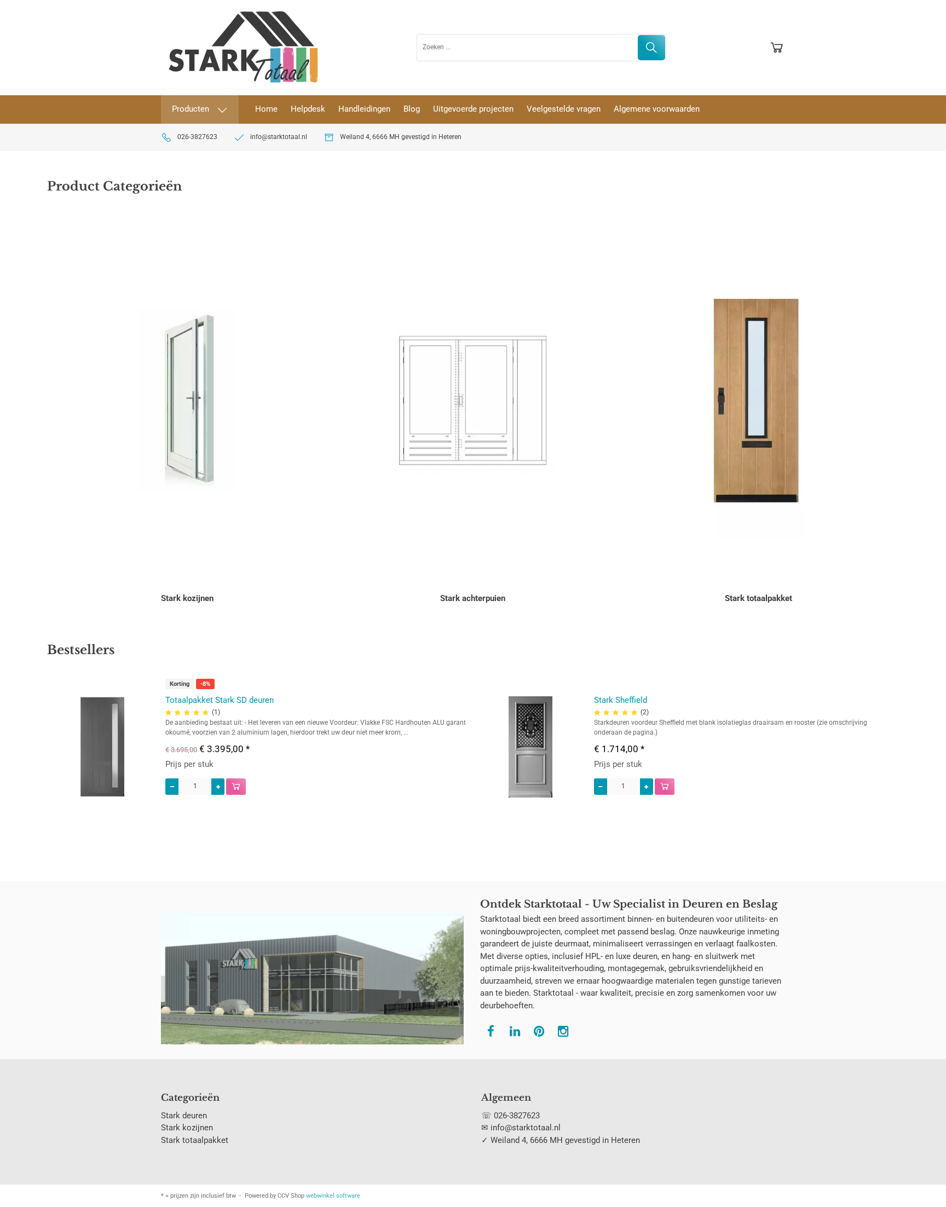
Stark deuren (184, 1116)
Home (266, 109)
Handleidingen (364, 109)
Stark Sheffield (620, 700)
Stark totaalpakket (758, 598)
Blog (411, 109)
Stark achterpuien (472, 598)
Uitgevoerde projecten (473, 109)
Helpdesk (308, 109)
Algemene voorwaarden (657, 109)
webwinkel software (333, 1195)
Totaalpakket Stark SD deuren (219, 700)
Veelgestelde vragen (564, 109)
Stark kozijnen (187, 598)
